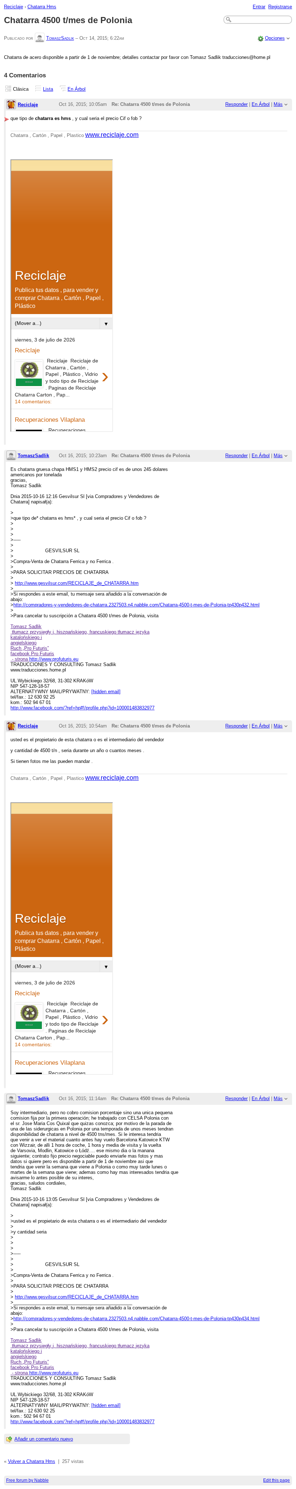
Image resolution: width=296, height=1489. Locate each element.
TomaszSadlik (60, 38)
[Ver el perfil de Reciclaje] (11, 105)
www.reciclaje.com (112, 134)
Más (278, 104)
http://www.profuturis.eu (53, 659)
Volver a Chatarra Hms (31, 1461)
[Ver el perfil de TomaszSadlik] (40, 38)
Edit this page (276, 1480)
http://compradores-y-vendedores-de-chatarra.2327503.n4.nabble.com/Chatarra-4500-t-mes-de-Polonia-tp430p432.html (136, 605)
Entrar (259, 6)
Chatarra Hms (41, 6)
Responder (236, 104)
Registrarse (280, 6)
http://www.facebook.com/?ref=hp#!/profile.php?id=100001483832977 (82, 708)
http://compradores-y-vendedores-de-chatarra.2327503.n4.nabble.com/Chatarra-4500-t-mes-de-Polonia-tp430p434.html (136, 1318)
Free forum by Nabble (27, 1480)
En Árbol (77, 89)
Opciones (275, 38)
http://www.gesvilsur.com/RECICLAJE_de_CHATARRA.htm (77, 583)
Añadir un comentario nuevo (43, 1439)
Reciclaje (13, 6)
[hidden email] (106, 691)
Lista (48, 89)
